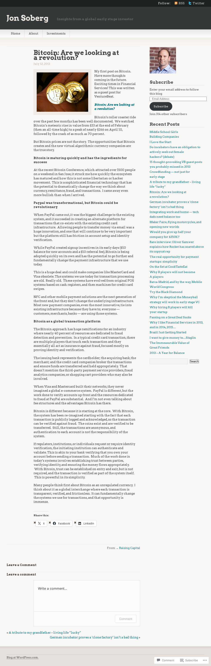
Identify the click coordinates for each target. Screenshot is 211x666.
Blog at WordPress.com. (23, 657)
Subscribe (161, 82)
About (33, 33)
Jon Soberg (28, 18)
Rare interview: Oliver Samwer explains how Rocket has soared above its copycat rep (177, 246)
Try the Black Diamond (166, 292)
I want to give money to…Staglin (173, 337)
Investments (56, 33)
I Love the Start (160, 142)
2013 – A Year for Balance (167, 353)
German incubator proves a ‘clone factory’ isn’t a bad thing (94, 637)
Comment (125, 619)
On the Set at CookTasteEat (168, 266)
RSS (182, 3)
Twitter (198, 3)
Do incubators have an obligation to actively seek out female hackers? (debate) (175, 151)
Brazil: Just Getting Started (168, 332)
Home (15, 33)
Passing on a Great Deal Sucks (170, 317)
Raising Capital (129, 548)
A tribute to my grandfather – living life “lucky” (45, 633)
